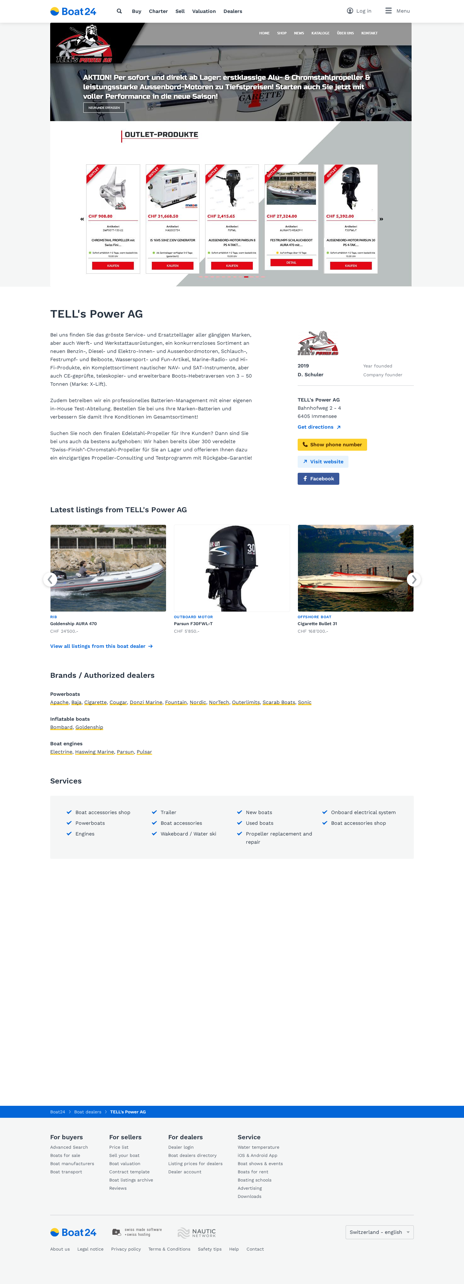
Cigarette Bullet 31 (317, 623)
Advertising (250, 1188)
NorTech (219, 702)
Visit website (326, 462)
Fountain (176, 702)
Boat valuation (124, 1163)
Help (234, 1249)
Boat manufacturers (72, 1163)
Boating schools (254, 1179)
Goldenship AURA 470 (73, 623)
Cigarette (95, 702)
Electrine (61, 752)
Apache (59, 702)
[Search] (120, 11)
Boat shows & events (260, 1163)
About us (60, 1249)
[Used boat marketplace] (73, 11)
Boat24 (57, 1111)
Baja (76, 702)
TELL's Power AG (128, 1111)
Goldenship (89, 727)
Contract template (129, 1171)
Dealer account (184, 1171)
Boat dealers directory (192, 1155)
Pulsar (144, 752)
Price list (118, 1147)
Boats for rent (253, 1171)
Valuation (204, 11)
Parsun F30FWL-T (193, 623)
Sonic (305, 702)
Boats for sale (65, 1155)
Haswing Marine (94, 752)
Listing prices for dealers (195, 1163)
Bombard (61, 727)
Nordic (198, 702)
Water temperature (258, 1147)
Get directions (316, 427)
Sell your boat (124, 1155)
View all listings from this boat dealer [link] (98, 646)
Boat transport (66, 1171)
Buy (136, 11)
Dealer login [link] (181, 1147)
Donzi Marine (146, 702)
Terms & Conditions (169, 1249)
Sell (180, 11)
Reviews (118, 1188)
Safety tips (210, 1249)
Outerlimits (246, 702)
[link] (108, 580)
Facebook (322, 479)
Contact (255, 1249)
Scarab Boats (279, 702)
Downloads (249, 1196)
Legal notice (90, 1249)
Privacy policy (126, 1249)
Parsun (125, 752)
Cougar (118, 702)
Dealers (232, 11)
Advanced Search (69, 1147)
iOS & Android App (257, 1155)
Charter (158, 11)
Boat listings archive (131, 1179)
